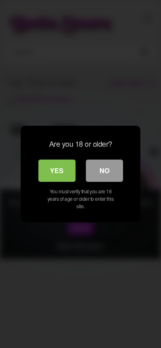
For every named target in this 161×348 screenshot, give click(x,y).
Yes (57, 170)
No (104, 170)
